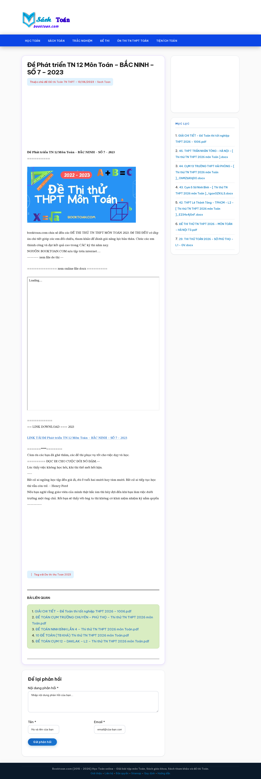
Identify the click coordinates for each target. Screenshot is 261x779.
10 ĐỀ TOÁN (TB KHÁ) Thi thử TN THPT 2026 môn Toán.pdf (82, 635)
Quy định (149, 773)
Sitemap (136, 773)
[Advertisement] (93, 118)
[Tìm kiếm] (186, 40)
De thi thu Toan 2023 (58, 574)
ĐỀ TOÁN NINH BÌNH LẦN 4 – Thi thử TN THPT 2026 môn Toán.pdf (87, 629)
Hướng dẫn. (164, 773)
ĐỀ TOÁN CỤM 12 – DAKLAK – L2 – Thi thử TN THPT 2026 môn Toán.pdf (92, 641)
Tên (32, 722)
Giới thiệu (96, 773)
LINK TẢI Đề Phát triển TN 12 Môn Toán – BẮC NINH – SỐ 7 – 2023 (77, 438)
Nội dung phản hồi (43, 688)
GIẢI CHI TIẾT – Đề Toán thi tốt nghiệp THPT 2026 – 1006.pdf (83, 611)
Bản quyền (122, 773)
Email (99, 722)
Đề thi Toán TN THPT (61, 81)
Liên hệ (109, 773)
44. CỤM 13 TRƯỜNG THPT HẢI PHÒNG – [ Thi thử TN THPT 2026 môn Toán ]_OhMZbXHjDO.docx (204, 172)
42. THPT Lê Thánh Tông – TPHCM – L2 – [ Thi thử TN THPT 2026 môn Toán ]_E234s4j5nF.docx (204, 208)
